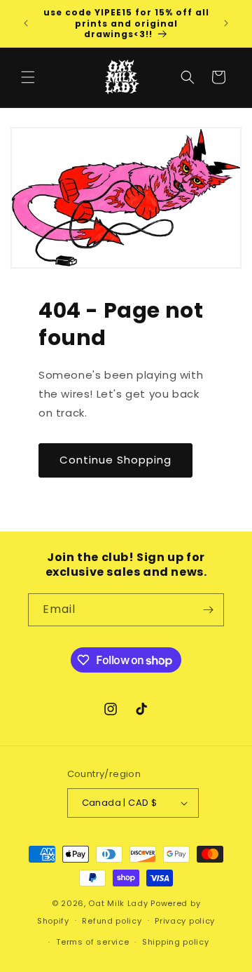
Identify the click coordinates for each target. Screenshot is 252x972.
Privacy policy (185, 920)
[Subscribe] (207, 609)
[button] (28, 77)
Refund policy (111, 920)
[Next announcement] (226, 23)
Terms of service (92, 941)
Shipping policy (175, 941)
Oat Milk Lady (118, 903)
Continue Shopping (115, 459)
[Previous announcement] (25, 23)
